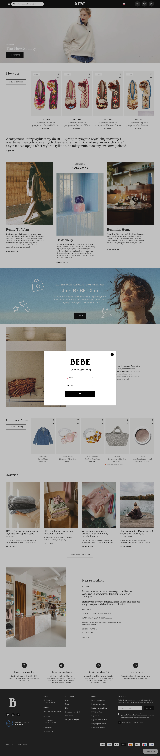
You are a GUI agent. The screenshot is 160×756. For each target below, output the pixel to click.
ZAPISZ (80, 394)
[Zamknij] (112, 354)
